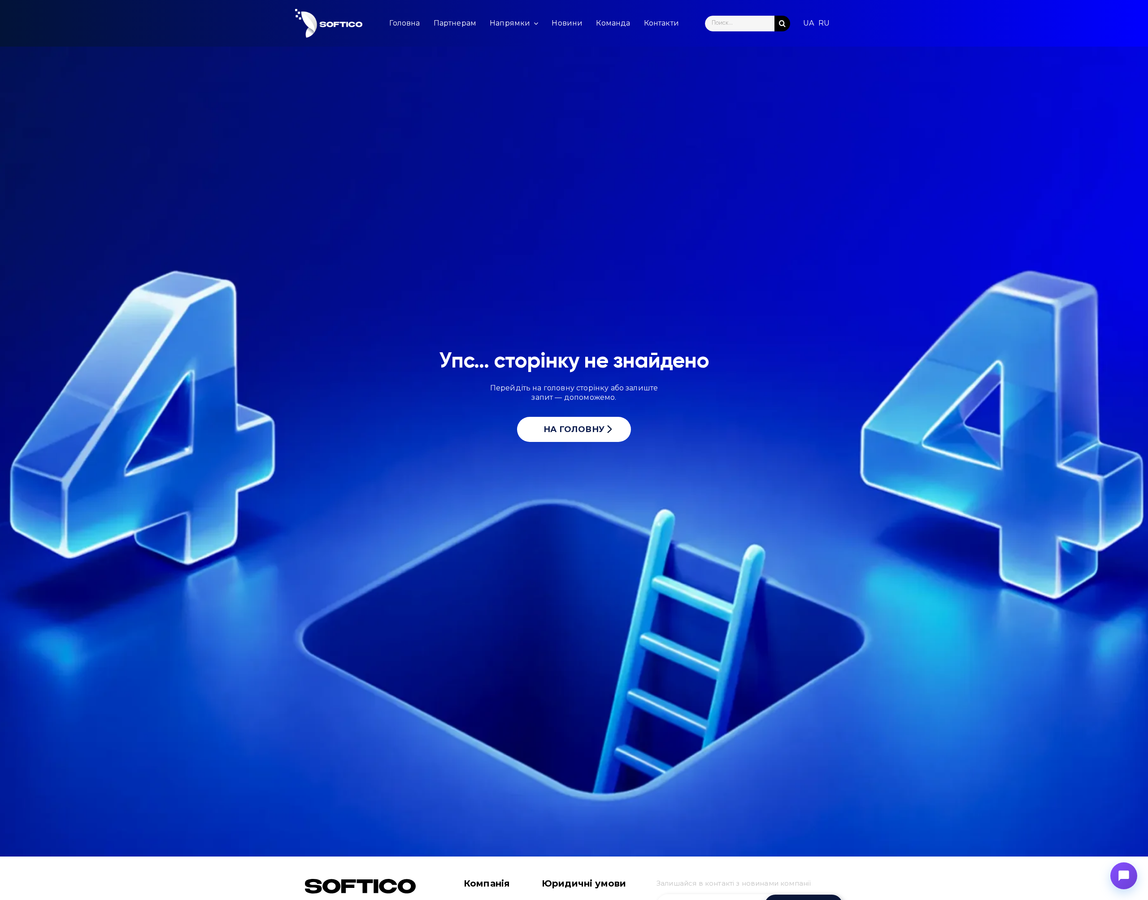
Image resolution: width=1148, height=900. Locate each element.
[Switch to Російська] (824, 23)
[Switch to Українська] (808, 23)
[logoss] (328, 23)
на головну (574, 429)
